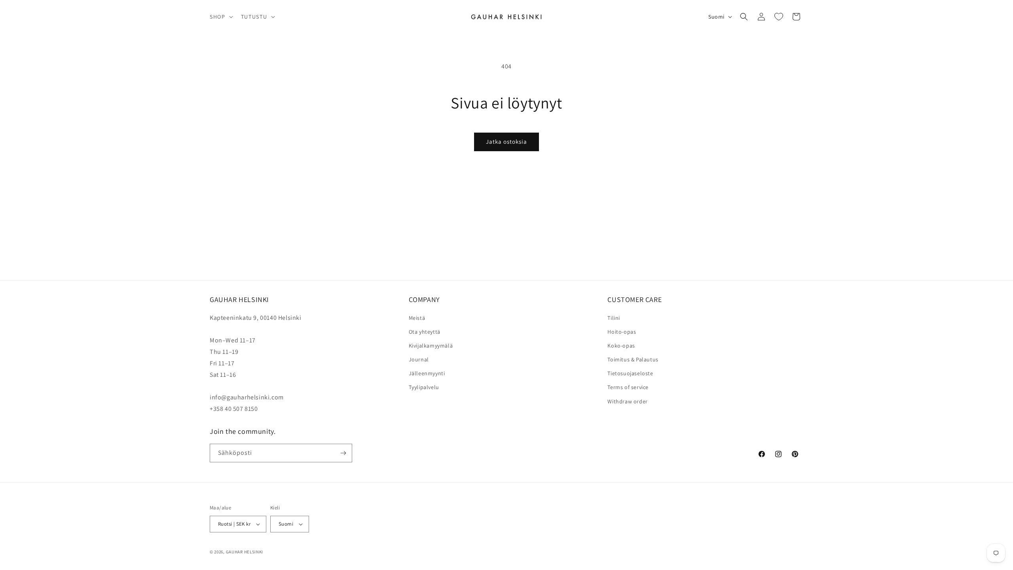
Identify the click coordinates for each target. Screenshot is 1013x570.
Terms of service (628, 387)
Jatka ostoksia (506, 141)
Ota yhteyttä (424, 331)
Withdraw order (627, 401)
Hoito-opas (621, 331)
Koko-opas (621, 345)
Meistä (417, 317)
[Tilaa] (343, 453)
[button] (220, 16)
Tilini (613, 317)
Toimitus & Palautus (632, 359)
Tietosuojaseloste (630, 373)
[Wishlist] (778, 16)
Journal (419, 359)
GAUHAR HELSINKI (245, 552)
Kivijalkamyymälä (431, 345)
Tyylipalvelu (424, 387)
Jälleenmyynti (427, 373)
